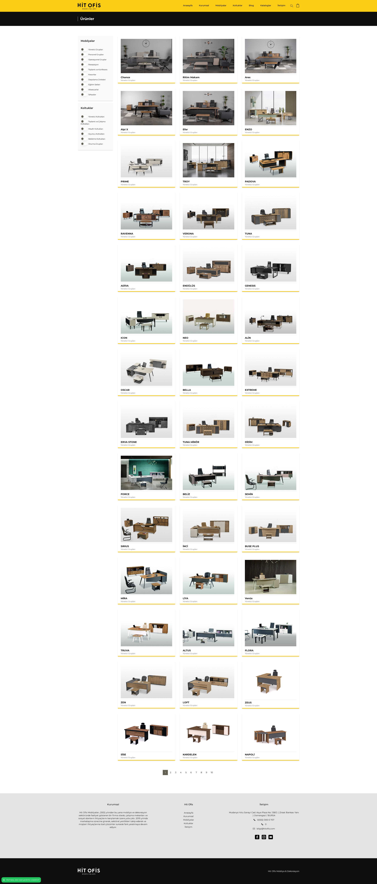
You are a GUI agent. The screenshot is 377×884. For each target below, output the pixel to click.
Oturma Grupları (95, 144)
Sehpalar (92, 94)
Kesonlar (92, 74)
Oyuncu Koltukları (96, 134)
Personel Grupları (96, 54)
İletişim (281, 5)
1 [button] (165, 772)
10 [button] (212, 772)
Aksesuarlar (93, 89)
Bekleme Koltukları (96, 139)
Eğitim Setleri (94, 84)
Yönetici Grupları (95, 49)
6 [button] (191, 772)
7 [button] (196, 772)
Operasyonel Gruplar (97, 59)
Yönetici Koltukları (96, 117)
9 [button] (206, 772)
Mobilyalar (220, 5)
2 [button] (170, 772)
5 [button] (186, 772)
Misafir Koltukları (95, 129)
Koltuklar (237, 5)
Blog (251, 5)
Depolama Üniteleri (97, 79)
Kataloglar (265, 5)
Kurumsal (204, 5)
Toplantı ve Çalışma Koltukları (93, 122)
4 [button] (180, 772)
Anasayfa (187, 5)
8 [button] (201, 772)
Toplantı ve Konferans (97, 69)
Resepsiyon (93, 64)
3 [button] (175, 772)
